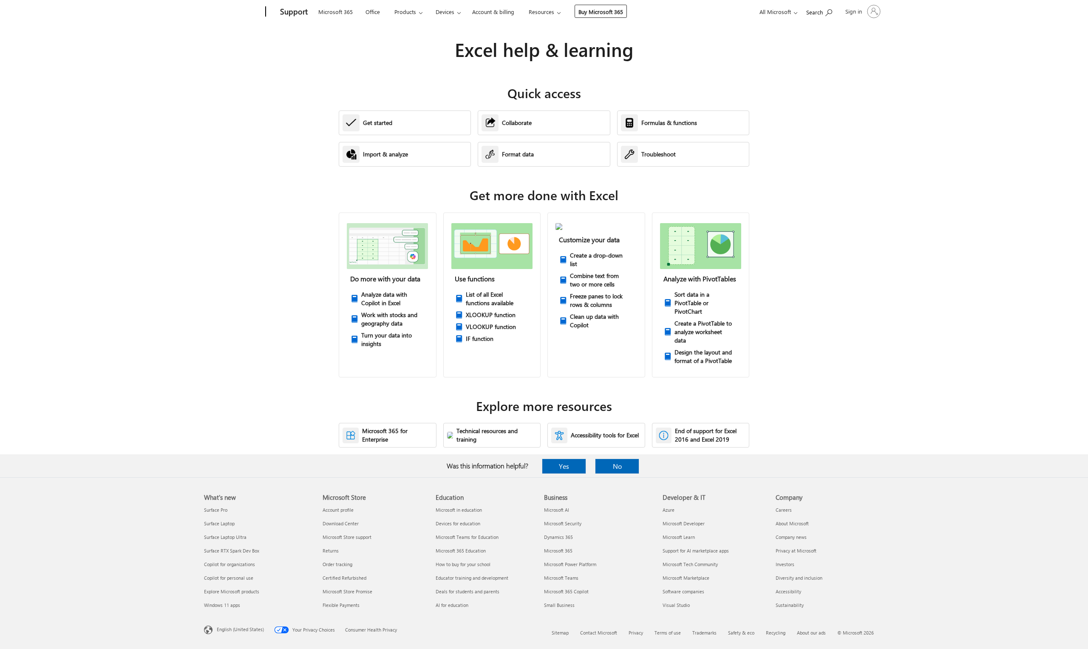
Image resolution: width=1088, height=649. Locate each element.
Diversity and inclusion (799, 578)
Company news (791, 537)
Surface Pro (215, 510)
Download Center (341, 523)
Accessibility (788, 591)
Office (373, 11)
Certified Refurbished (344, 578)
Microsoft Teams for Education (467, 537)
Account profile (338, 510)
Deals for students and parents (467, 591)
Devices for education (458, 523)
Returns (331, 550)
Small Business (559, 605)
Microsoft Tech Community (690, 564)
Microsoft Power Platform (570, 564)
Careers (784, 510)
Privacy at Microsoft (796, 550)
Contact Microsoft (598, 632)
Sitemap (560, 632)
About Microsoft (792, 523)
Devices (445, 11)
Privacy (636, 632)
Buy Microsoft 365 (600, 11)
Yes (564, 466)
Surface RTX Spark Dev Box (231, 550)
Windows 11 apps (222, 605)
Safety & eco (741, 632)
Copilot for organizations (229, 564)
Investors (785, 564)
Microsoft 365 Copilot (566, 591)
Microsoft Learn (679, 537)
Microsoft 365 (335, 11)
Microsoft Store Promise (347, 591)
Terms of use (667, 632)
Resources (541, 11)
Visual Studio (676, 605)
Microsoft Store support (347, 537)
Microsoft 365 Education (461, 550)
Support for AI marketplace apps (696, 550)
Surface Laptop (219, 523)
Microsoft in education (459, 510)
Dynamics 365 (558, 537)
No (617, 466)
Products (405, 11)
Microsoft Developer (684, 523)
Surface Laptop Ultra (225, 537)
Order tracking (337, 564)
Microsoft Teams (561, 578)
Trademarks (704, 632)
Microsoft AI (556, 510)
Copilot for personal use (228, 578)
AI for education (452, 605)
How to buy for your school (463, 564)
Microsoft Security (562, 523)
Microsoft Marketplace (686, 578)
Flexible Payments (341, 605)
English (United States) (240, 629)
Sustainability (790, 605)
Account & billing (493, 11)
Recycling (775, 632)
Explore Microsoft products (231, 591)
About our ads (811, 632)
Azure (668, 510)
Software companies (683, 591)
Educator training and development (472, 578)
